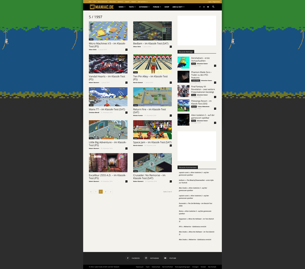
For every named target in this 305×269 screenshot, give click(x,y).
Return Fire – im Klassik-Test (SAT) (149, 111)
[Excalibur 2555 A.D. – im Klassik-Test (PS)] (108, 162)
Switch (127, 1)
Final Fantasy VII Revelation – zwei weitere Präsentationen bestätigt (203, 89)
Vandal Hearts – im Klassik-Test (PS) (107, 78)
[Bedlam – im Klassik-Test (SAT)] (152, 30)
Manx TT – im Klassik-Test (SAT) (107, 109)
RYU (180, 226)
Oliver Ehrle (93, 49)
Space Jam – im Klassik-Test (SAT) (152, 142)
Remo (181, 211)
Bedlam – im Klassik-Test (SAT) (150, 43)
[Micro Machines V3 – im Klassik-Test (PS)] (108, 30)
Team (148, 267)
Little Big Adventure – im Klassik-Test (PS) (107, 144)
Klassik (134, 1)
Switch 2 (120, 1)
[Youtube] (208, 6)
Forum (156, 7)
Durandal (182, 203)
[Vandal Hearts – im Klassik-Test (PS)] (108, 63)
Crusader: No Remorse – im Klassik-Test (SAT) (149, 177)
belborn (182, 180)
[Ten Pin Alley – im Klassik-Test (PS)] (152, 63)
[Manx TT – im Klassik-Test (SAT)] (108, 96)
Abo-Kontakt (212, 267)
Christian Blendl (94, 112)
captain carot (184, 172)
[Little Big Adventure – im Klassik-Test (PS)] (108, 129)
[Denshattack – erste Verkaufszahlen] (183, 62)
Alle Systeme (142, 1)
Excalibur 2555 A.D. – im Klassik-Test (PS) (107, 177)
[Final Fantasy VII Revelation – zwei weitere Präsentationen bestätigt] (183, 91)
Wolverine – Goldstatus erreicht (195, 226)
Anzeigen (195, 267)
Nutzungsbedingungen (182, 267)
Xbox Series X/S (102, 1)
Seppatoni (182, 219)
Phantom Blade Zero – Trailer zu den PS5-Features (201, 75)
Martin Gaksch (138, 82)
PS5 (90, 1)
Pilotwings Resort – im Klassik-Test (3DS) (201, 102)
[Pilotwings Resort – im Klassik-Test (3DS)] (183, 105)
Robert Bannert (94, 82)
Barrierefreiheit (167, 267)
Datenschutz (156, 267)
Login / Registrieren (214, 1)
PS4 (94, 1)
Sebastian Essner (202, 63)
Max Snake (183, 188)
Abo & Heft (178, 7)
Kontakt (203, 267)
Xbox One (112, 1)
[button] (213, 7)
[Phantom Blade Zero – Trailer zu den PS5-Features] (183, 77)
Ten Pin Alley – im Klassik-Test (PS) (150, 78)
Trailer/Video (195, 80)
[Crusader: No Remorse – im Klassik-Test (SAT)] (152, 162)
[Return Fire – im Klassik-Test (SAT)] (152, 96)
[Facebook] (200, 6)
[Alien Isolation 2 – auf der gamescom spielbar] (183, 120)
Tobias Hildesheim (203, 106)
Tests (131, 7)
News (121, 7)
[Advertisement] (197, 30)
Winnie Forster (138, 115)
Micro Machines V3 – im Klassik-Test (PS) (107, 45)
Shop (167, 7)
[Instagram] (204, 6)
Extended (143, 7)
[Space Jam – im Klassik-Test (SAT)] (152, 129)
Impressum (139, 267)
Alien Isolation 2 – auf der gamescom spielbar (203, 116)
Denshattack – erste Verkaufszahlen (200, 59)
